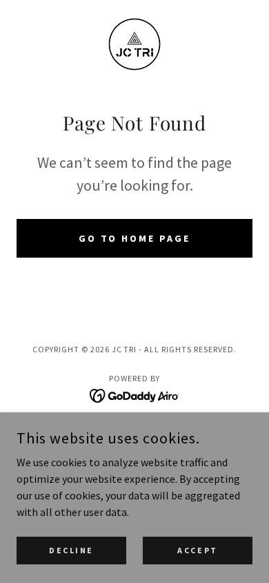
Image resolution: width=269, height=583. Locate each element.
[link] (134, 44)
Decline (71, 550)
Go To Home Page (135, 238)
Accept (197, 550)
